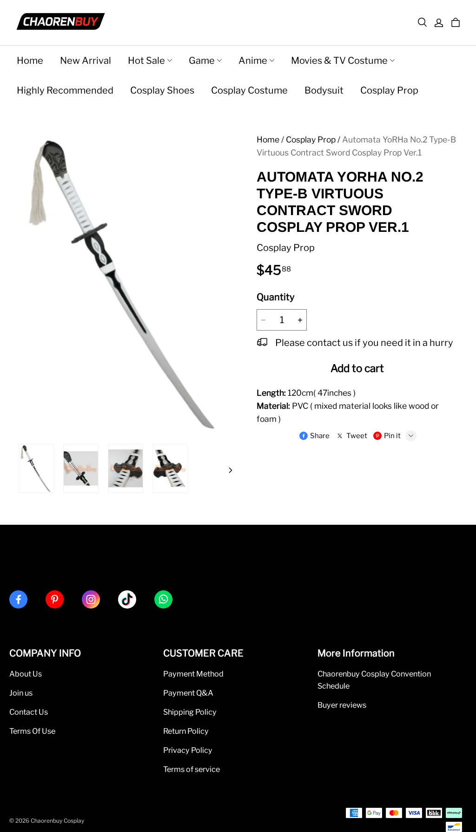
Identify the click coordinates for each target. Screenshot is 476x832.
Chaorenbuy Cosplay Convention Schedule (374, 679)
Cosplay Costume (249, 90)
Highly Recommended (65, 90)
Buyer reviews (341, 705)
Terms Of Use (32, 731)
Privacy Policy (187, 750)
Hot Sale (146, 60)
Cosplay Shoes (162, 90)
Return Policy (186, 731)
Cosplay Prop (389, 90)
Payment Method (193, 673)
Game (202, 60)
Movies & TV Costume (339, 60)
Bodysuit (324, 90)
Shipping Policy (190, 712)
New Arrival (85, 60)
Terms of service (191, 769)
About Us (25, 673)
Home (30, 60)
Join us (21, 692)
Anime (252, 60)
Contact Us (28, 712)
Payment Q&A (188, 692)
